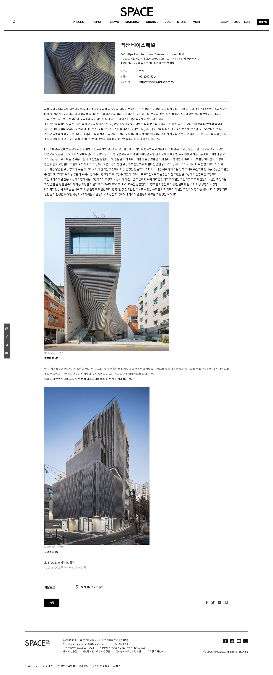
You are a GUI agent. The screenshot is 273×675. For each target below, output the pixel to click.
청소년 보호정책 (101, 666)
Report (98, 22)
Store (181, 22)
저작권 (117, 666)
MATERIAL (132, 22)
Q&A (236, 22)
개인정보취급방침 (65, 666)
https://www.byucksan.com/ (156, 82)
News (114, 22)
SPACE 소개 (32, 666)
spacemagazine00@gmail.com (87, 644)
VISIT (196, 22)
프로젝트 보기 (51, 552)
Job (168, 22)
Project (79, 22)
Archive (152, 22)
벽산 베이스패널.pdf (91, 587)
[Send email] (219, 602)
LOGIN (225, 22)
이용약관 (48, 666)
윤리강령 (83, 666)
